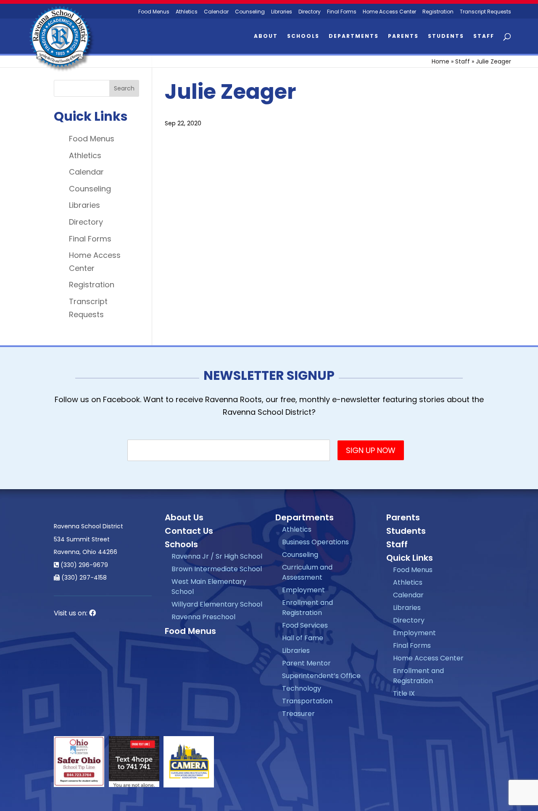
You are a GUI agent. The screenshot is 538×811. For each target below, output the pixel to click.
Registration (438, 12)
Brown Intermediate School (216, 569)
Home (440, 61)
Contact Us (189, 531)
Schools (303, 36)
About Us (184, 517)
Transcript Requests (485, 12)
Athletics (187, 12)
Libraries (281, 12)
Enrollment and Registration (307, 608)
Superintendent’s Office (321, 676)
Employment (303, 590)
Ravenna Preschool (203, 617)
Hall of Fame (302, 638)
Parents (403, 36)
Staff (483, 36)
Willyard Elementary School (216, 604)
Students (446, 36)
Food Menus (153, 12)
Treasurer (298, 713)
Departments (354, 36)
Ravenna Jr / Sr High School (216, 556)
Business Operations (315, 542)
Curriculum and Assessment (307, 572)
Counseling (250, 12)
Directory (309, 12)
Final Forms (341, 12)
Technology (301, 688)
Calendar (216, 12)
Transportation (307, 701)
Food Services (305, 625)
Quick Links (409, 558)
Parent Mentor (306, 663)
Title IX (404, 693)
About (266, 36)
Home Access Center (389, 12)
